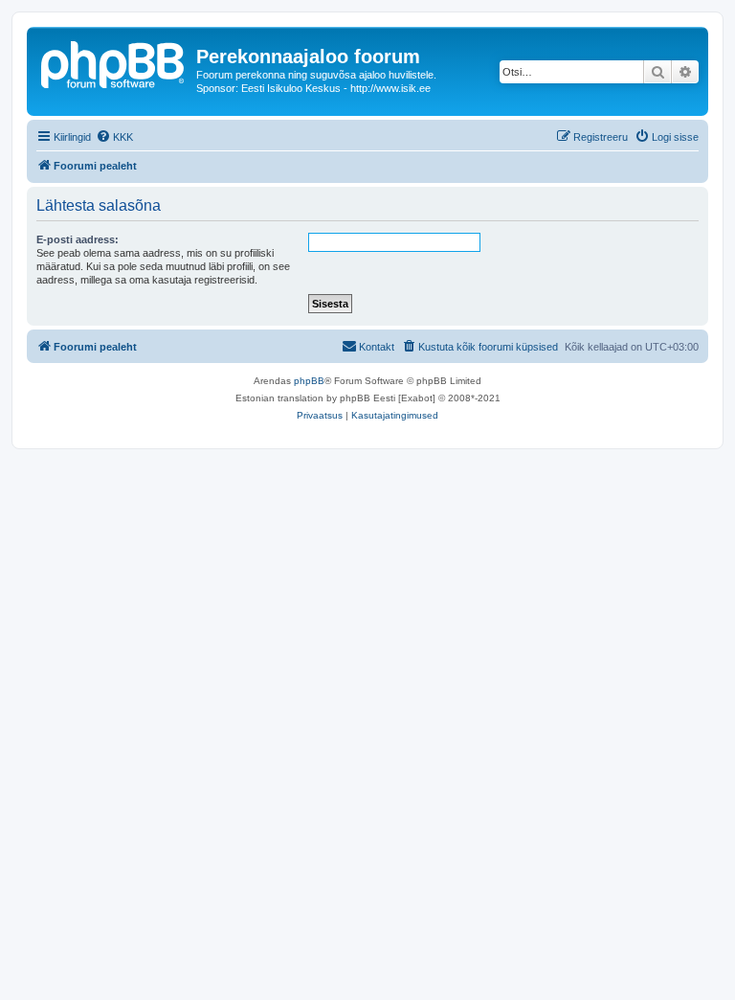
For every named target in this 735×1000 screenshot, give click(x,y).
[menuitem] (114, 136)
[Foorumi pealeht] (114, 62)
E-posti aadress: (77, 239)
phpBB (309, 380)
